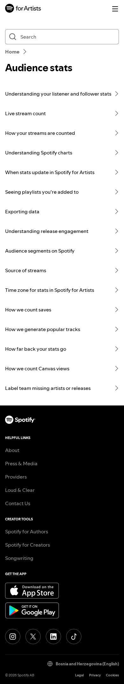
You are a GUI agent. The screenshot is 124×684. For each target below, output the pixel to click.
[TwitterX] (33, 636)
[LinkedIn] (53, 636)
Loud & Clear (20, 489)
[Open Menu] (115, 9)
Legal (79, 675)
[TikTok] (73, 636)
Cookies (112, 675)
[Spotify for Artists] (23, 9)
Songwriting (19, 558)
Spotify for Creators (27, 544)
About (12, 450)
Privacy (95, 675)
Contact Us (17, 503)
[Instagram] (12, 636)
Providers (16, 476)
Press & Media (21, 463)
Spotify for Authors (26, 531)
